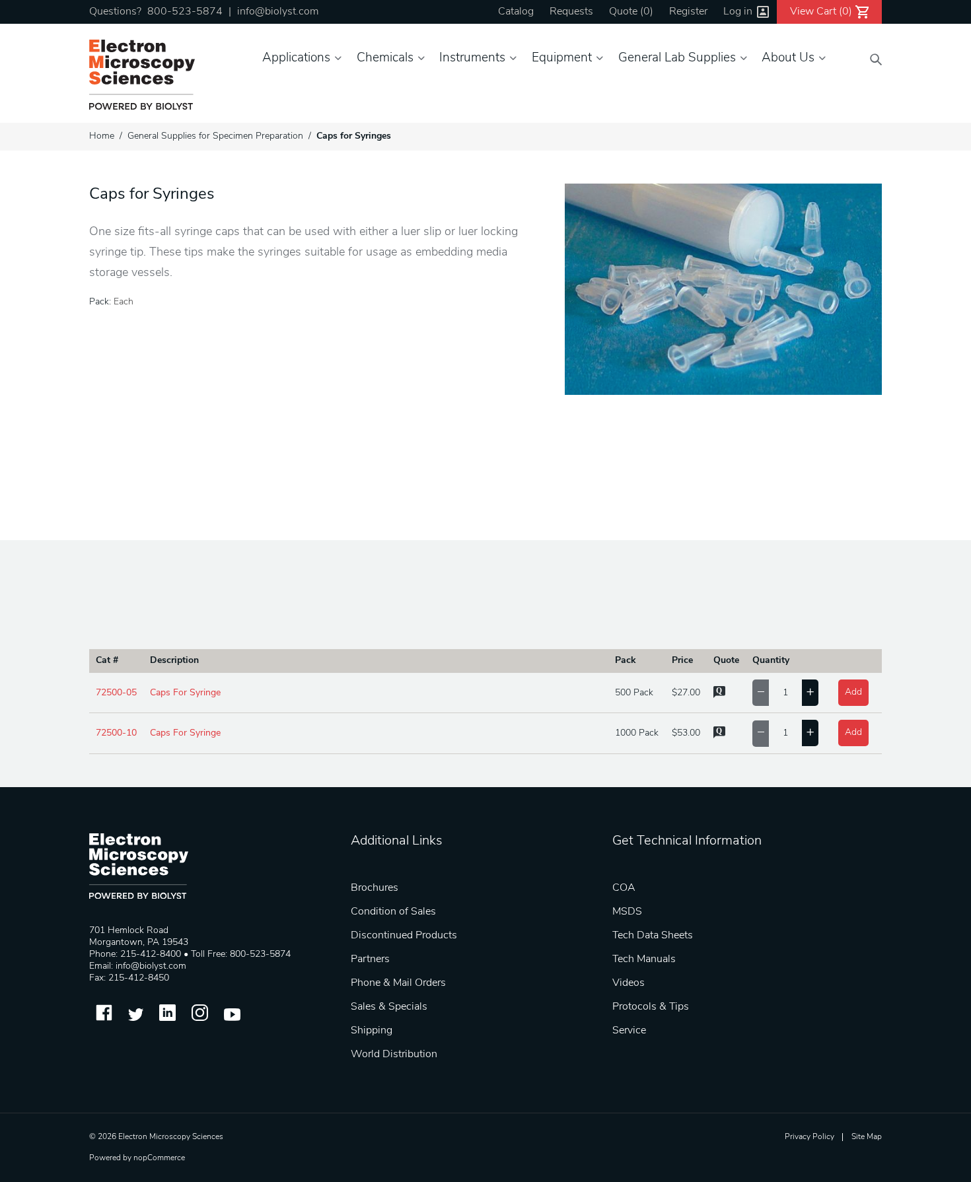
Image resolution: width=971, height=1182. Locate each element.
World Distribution (394, 1054)
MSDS (627, 912)
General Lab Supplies (677, 58)
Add (853, 692)
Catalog (516, 12)
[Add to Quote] (719, 696)
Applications (296, 58)
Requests (571, 12)
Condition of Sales (393, 912)
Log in (737, 12)
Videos (628, 983)
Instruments (472, 58)
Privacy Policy (809, 1137)
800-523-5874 (185, 12)
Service (629, 1031)
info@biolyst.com (277, 12)
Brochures (374, 888)
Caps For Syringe (185, 693)
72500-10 (116, 733)
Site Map (866, 1137)
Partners (370, 959)
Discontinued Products (404, 935)
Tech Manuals (644, 959)
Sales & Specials (389, 1007)
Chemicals (385, 58)
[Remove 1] (760, 692)
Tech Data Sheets (652, 935)
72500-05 (116, 693)
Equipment (562, 58)
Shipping (371, 1031)
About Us (788, 58)
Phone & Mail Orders (398, 983)
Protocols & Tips (650, 1007)
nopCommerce (159, 1158)
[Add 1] (810, 692)
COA (623, 888)
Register (688, 12)
